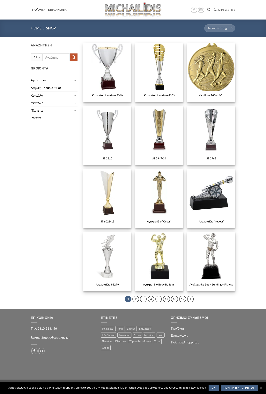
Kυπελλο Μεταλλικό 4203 (159, 95)
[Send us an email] (201, 10)
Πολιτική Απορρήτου (185, 342)
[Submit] (74, 57)
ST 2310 (107, 158)
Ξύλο (160, 335)
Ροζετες (36, 118)
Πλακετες (37, 110)
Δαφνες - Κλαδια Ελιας (46, 88)
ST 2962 (211, 158)
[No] (260, 389)
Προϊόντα (177, 328)
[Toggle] (75, 80)
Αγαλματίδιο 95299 (107, 284)
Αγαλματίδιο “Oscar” (159, 221)
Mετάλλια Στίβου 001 (211, 95)
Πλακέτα (107, 341)
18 (174, 299)
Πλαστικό (120, 341)
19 (182, 299)
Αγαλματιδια (39, 80)
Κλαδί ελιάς (108, 335)
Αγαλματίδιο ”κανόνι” (211, 221)
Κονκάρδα (124, 335)
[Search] (209, 10)
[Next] (190, 299)
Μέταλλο (149, 335)
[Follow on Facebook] (194, 10)
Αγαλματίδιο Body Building (159, 284)
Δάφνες (131, 328)
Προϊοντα (38, 9)
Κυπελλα (37, 95)
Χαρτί (157, 341)
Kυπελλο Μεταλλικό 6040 (107, 95)
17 (166, 299)
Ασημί (120, 328)
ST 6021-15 (107, 221)
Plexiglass (107, 328)
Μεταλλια (37, 103)
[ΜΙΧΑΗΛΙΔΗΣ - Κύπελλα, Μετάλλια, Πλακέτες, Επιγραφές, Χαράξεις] (133, 9)
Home (36, 28)
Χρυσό (105, 347)
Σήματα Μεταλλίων (140, 341)
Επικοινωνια (57, 9)
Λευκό (137, 335)
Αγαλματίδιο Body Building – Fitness (211, 284)
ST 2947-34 (159, 158)
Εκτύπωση (145, 328)
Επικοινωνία (179, 335)
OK (214, 387)
